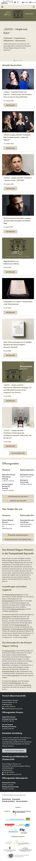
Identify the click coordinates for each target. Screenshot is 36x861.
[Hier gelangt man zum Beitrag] (18, 33)
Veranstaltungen (20, 625)
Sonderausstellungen (17, 609)
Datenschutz (6, 799)
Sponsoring (27, 685)
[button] (2, 7)
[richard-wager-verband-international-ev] (18, 855)
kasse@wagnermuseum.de (13, 708)
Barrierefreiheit (22, 801)
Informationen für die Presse (23, 629)
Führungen (6, 616)
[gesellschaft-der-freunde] (25, 849)
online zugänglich (13, 675)
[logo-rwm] (7, 2)
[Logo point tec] (8, 843)
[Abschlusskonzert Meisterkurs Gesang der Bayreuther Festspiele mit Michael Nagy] (18, 215)
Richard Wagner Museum (14, 594)
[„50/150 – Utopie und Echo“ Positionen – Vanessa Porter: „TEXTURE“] (18, 173)
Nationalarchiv (10, 651)
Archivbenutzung (8, 671)
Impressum (16, 799)
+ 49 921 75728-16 (9, 706)
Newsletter (6, 629)
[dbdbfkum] (18, 813)
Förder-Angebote (15, 683)
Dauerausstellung (8, 601)
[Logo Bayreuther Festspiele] (22, 843)
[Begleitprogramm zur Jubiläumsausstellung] (18, 256)
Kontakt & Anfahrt (8, 801)
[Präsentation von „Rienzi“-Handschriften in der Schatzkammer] (18, 297)
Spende (14, 681)
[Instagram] (18, 2)
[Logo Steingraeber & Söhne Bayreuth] (10, 849)
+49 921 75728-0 (9, 772)
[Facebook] (15, 2)
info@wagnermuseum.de (12, 774)
